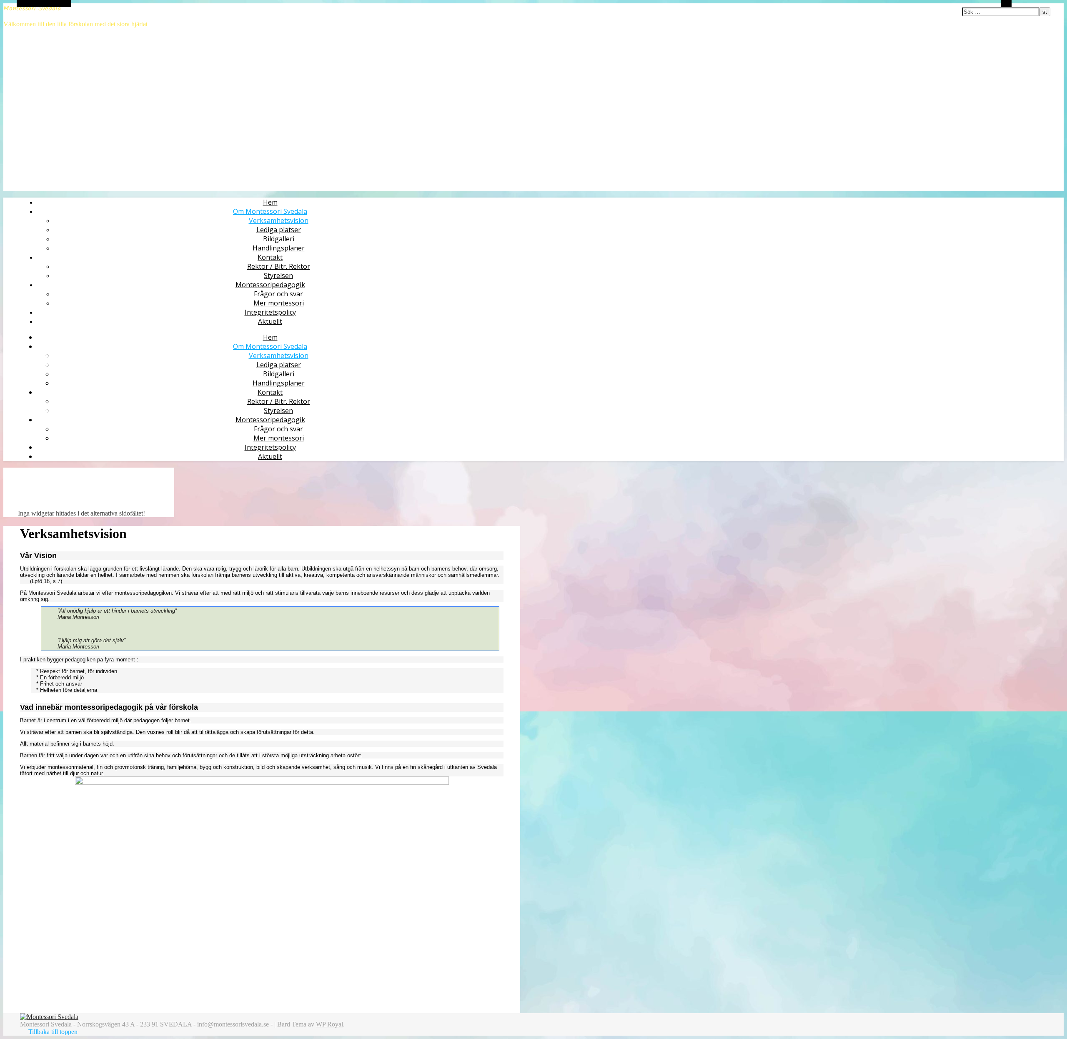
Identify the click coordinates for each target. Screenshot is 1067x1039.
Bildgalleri (278, 238)
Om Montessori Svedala (270, 211)
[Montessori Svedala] (49, 1016)
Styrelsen (278, 275)
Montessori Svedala (32, 8)
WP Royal (329, 1024)
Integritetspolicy (270, 312)
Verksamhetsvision (278, 220)
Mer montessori (278, 303)
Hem (270, 202)
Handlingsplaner (279, 248)
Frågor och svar (278, 293)
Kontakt (270, 257)
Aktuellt (270, 321)
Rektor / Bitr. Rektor (278, 266)
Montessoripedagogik (270, 284)
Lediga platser (278, 229)
